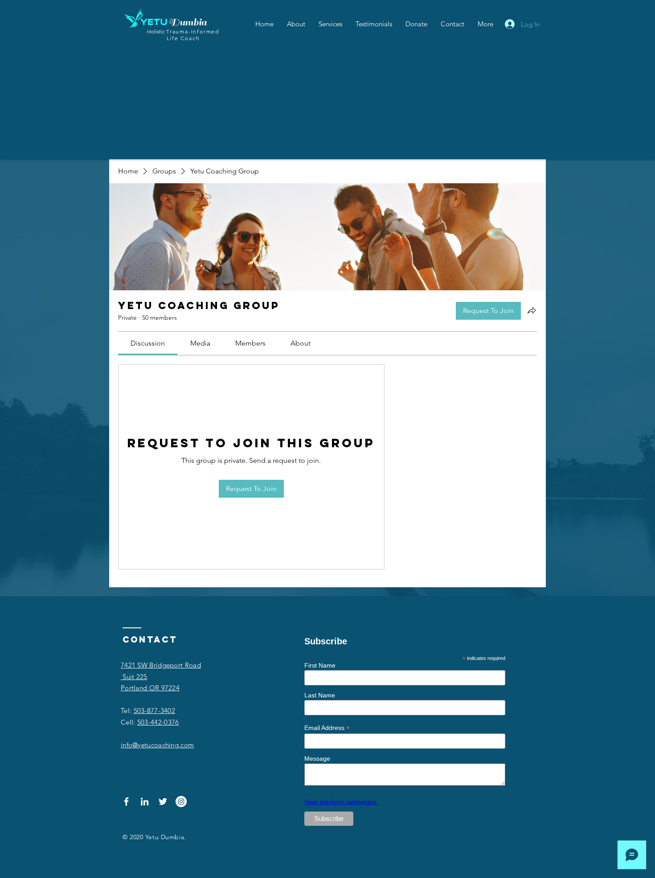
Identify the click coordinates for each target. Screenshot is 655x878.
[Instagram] (181, 801)
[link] (148, 343)
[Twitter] (162, 801)
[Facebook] (126, 801)
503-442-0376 (158, 722)
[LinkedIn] (144, 801)
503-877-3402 (155, 710)
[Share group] (531, 310)
